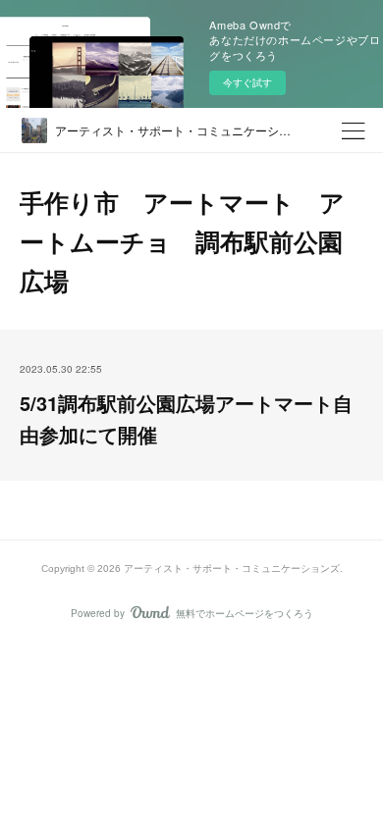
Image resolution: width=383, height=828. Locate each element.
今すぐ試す (247, 82)
